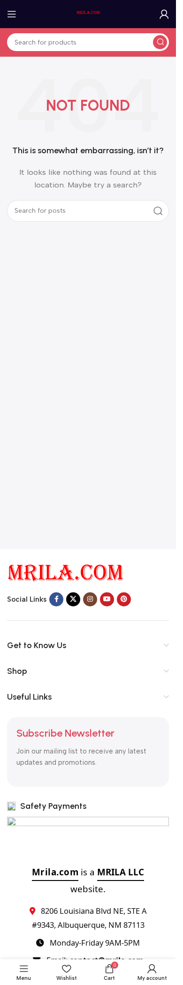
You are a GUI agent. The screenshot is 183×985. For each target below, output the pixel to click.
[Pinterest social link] (124, 599)
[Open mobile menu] (11, 14)
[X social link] (73, 599)
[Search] (160, 42)
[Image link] (65, 572)
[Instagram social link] (90, 599)
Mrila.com (55, 872)
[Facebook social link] (56, 599)
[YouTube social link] (107, 599)
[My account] (164, 14)
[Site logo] (88, 13)
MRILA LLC (120, 872)
